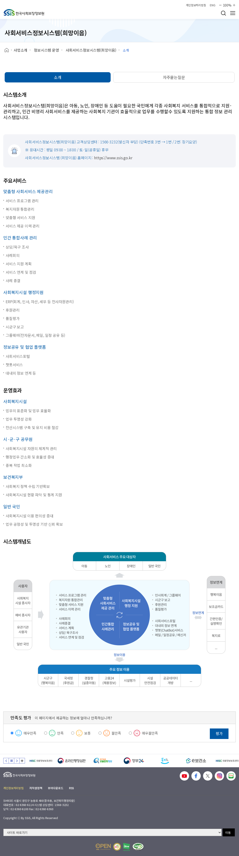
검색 (223, 13)
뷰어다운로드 (55, 788)
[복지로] (164, 760)
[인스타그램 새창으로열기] (219, 776)
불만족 (116, 733)
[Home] (8, 50)
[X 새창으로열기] (207, 776)
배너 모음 (22, 761)
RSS (71, 788)
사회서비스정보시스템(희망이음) (91, 50)
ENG (212, 5)
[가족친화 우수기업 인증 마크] (117, 847)
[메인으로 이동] (24, 12)
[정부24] (133, 760)
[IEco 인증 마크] (126, 847)
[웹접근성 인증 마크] (138, 846)
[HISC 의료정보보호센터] (40, 760)
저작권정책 (35, 788)
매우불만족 (150, 733)
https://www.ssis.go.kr (113, 157)
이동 (228, 832)
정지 (11, 761)
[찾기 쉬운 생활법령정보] (102, 760)
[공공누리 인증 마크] (103, 847)
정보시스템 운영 (46, 50)
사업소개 (20, 50)
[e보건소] (195, 760)
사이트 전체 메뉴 (232, 13)
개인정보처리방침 (196, 5)
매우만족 (30, 733)
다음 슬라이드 (17, 761)
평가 (219, 733)
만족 (60, 733)
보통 (87, 733)
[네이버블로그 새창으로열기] (231, 776)
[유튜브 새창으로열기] (184, 776)
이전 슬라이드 (6, 761)
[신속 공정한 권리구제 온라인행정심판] (71, 760)
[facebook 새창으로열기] (196, 776)
